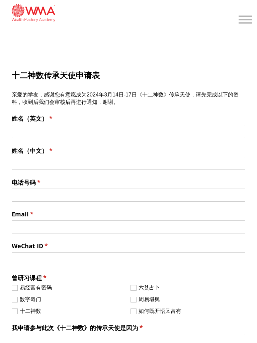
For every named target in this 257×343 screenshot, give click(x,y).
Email (35, 214)
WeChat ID (42, 246)
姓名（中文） (45, 150)
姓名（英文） (45, 118)
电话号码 (39, 182)
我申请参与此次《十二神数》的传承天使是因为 (90, 328)
